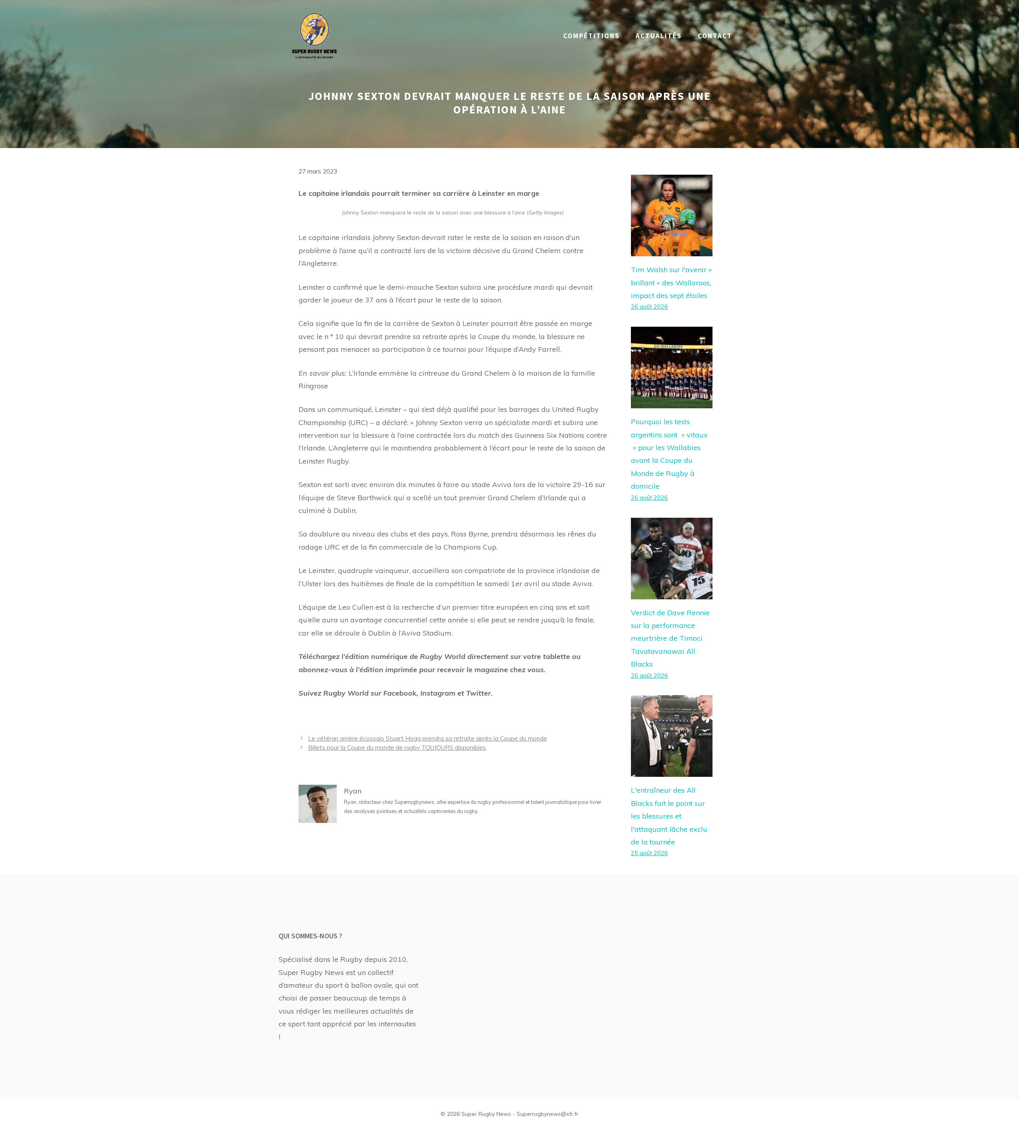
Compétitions (591, 35)
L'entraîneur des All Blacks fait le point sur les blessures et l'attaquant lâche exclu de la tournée (669, 816)
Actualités (659, 35)
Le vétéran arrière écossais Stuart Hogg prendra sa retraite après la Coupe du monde (427, 738)
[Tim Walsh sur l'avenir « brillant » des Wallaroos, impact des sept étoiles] (672, 249)
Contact (715, 35)
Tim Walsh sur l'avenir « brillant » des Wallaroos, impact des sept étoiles (671, 282)
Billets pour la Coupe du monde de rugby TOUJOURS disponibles (397, 747)
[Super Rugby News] (314, 35)
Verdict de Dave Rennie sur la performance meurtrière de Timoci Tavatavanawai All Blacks (670, 638)
